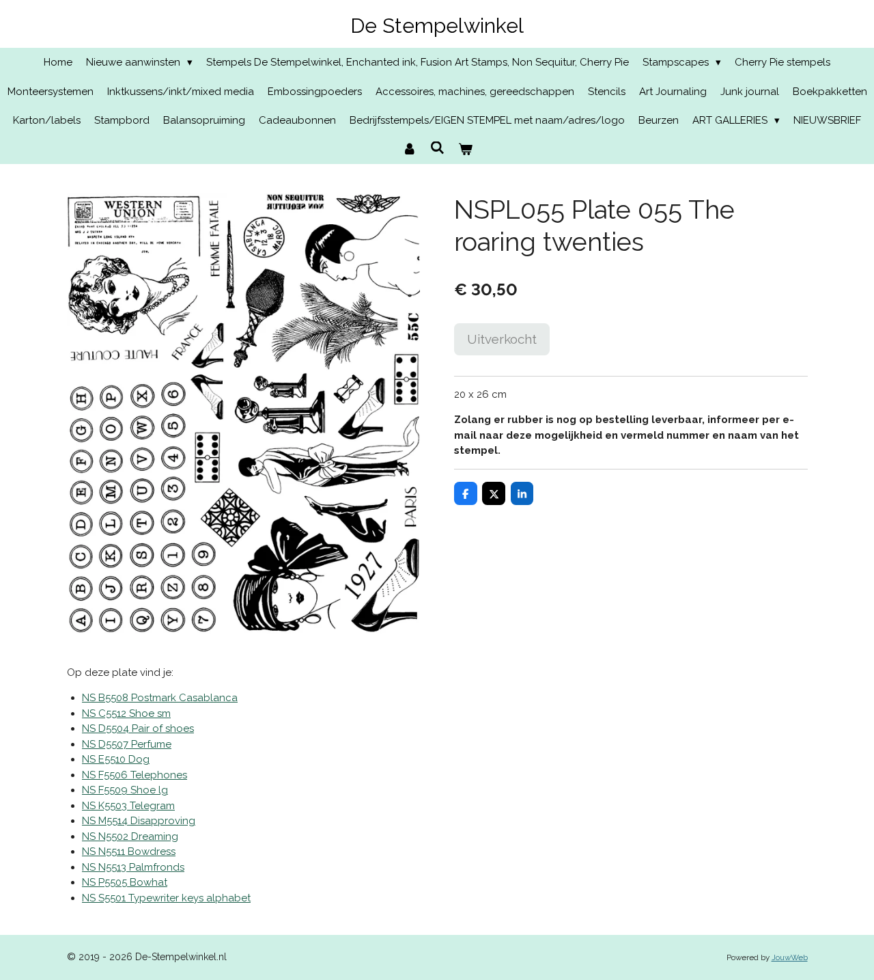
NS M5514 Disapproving (138, 821)
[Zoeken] (437, 148)
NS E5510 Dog (116, 759)
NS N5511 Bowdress (128, 851)
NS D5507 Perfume (126, 744)
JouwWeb (790, 957)
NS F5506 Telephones (134, 775)
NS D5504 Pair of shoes (138, 728)
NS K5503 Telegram (128, 806)
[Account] (409, 150)
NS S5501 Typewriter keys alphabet (166, 898)
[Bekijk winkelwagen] (465, 150)
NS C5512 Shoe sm (126, 713)
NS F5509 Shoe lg (125, 790)
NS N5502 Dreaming (130, 836)
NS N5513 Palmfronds (133, 867)
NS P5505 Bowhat (124, 882)
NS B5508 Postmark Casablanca (160, 698)
